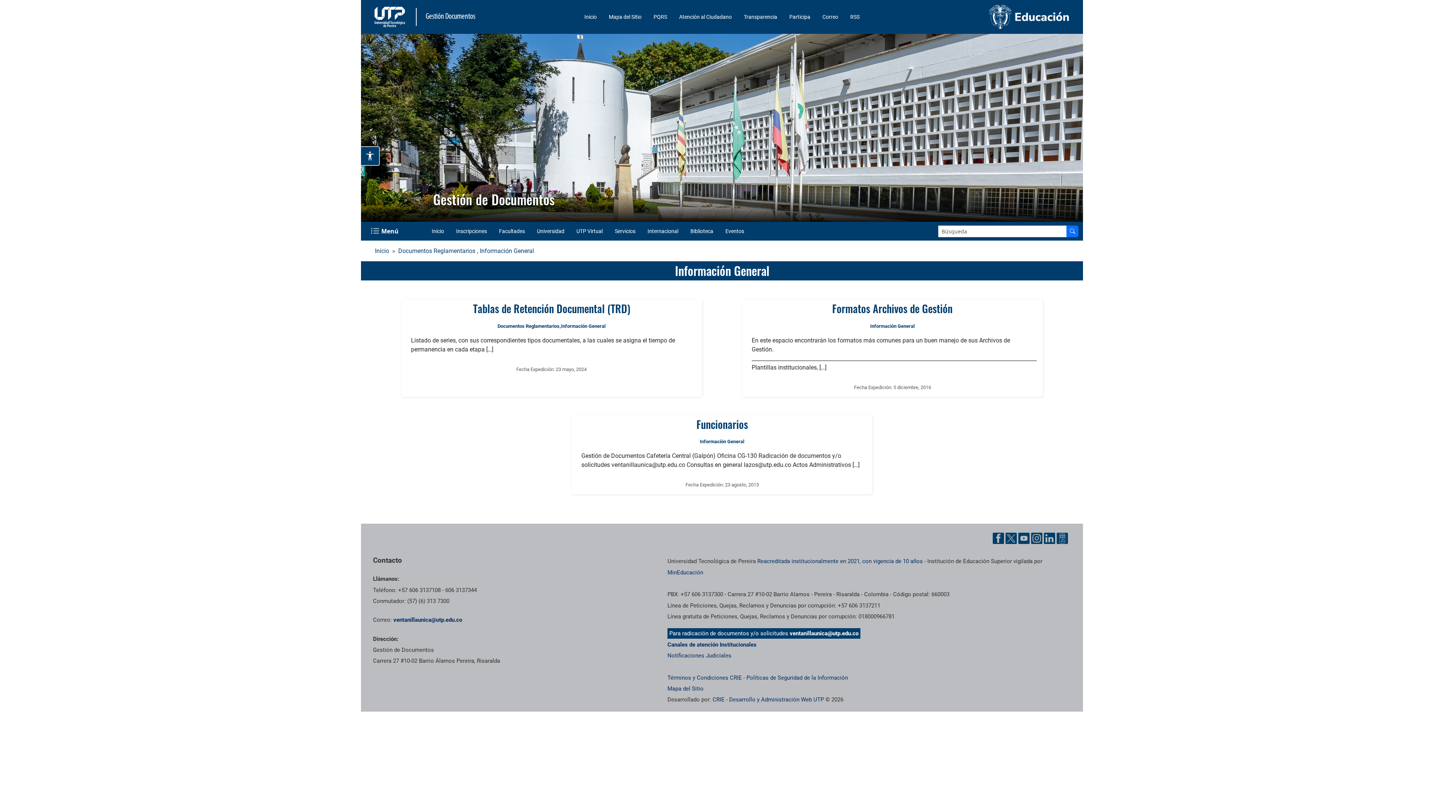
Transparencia (760, 17)
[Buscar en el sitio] (1072, 231)
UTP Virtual (589, 231)
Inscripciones (471, 231)
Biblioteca (701, 231)
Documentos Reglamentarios (436, 251)
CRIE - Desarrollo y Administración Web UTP (768, 699)
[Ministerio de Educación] (989, 17)
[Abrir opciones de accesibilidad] (370, 156)
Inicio (590, 17)
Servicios (625, 231)
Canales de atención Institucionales (712, 644)
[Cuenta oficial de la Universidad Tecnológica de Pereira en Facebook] (998, 538)
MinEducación (685, 572)
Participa (799, 17)
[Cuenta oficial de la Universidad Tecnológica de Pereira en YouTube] (1024, 538)
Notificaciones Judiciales (699, 655)
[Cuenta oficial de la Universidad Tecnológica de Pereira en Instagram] (1036, 538)
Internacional (663, 231)
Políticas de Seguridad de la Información (797, 677)
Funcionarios (722, 424)
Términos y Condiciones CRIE (704, 677)
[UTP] (391, 17)
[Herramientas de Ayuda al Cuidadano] (1062, 538)
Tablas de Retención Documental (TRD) (551, 308)
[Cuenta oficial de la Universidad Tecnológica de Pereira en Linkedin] (1049, 538)
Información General (507, 251)
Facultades (512, 231)
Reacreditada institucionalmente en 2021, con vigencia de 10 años (840, 561)
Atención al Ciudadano (705, 17)
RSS (855, 17)
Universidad (550, 231)
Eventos (734, 231)
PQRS (660, 17)
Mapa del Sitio (625, 17)
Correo (830, 17)
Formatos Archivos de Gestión (892, 308)
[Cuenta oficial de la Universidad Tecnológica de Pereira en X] (1011, 538)
